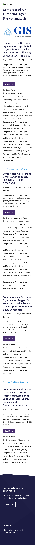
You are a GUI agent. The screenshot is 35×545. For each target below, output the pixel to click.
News (8, 90)
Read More (9, 84)
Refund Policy (19, 530)
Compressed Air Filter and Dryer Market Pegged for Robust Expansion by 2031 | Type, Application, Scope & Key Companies (17, 303)
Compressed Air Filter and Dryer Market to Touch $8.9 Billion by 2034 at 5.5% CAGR (17, 178)
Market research (9, 157)
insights (14, 154)
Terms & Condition (9, 532)
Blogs (8, 93)
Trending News (8, 160)
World (13, 90)
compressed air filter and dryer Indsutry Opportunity (17, 96)
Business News (16, 93)
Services (24, 157)
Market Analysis (23, 154)
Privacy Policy (7, 530)
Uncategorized (16, 218)
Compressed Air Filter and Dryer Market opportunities (16, 259)
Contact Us (9, 505)
